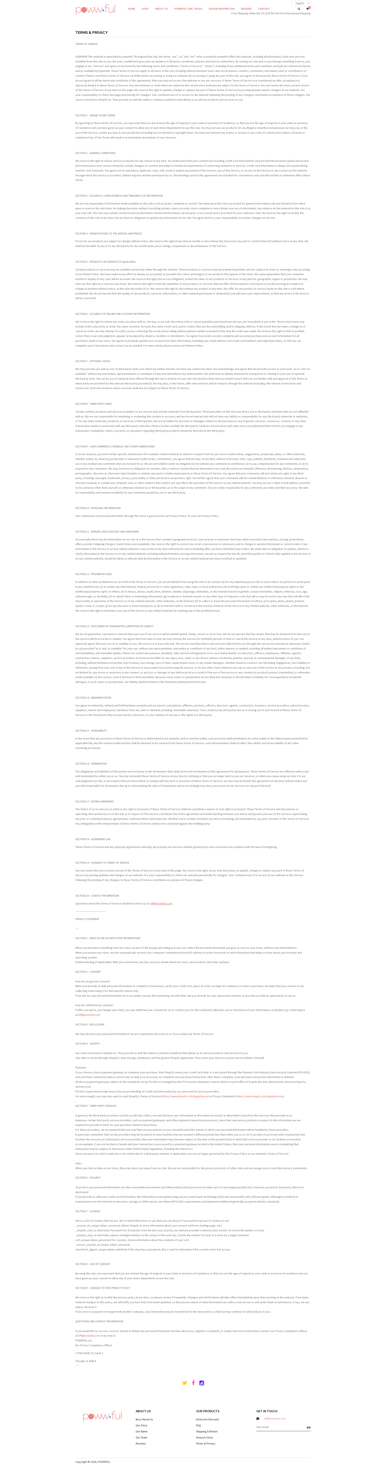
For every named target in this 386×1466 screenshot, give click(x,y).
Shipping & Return (207, 1431)
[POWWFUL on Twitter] (184, 1384)
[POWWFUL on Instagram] (201, 1384)
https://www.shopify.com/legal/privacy (259, 1096)
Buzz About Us (144, 1419)
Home (131, 8)
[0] (307, 9)
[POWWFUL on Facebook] (193, 1384)
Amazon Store (204, 1437)
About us (161, 8)
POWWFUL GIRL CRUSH (188, 8)
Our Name (142, 1431)
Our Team (141, 1437)
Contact (264, 8)
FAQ (198, 1425)
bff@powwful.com (161, 903)
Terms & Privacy (205, 1443)
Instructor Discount (207, 1419)
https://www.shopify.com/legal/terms (185, 1096)
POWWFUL (104, 1462)
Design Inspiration (222, 8)
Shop (145, 8)
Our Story (141, 1425)
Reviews (246, 8)
